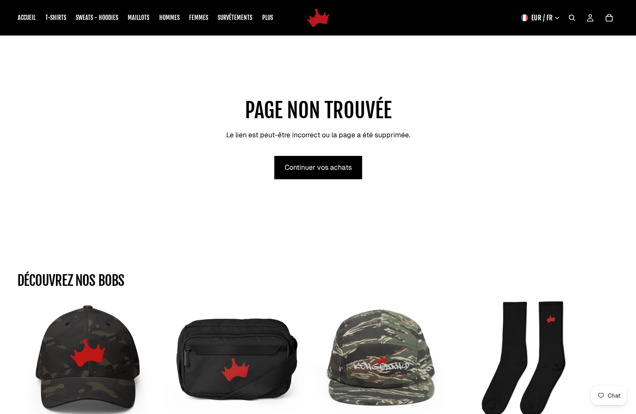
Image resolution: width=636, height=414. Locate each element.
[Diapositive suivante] (609, 369)
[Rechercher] (571, 17)
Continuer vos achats (318, 167)
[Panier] (609, 17)
